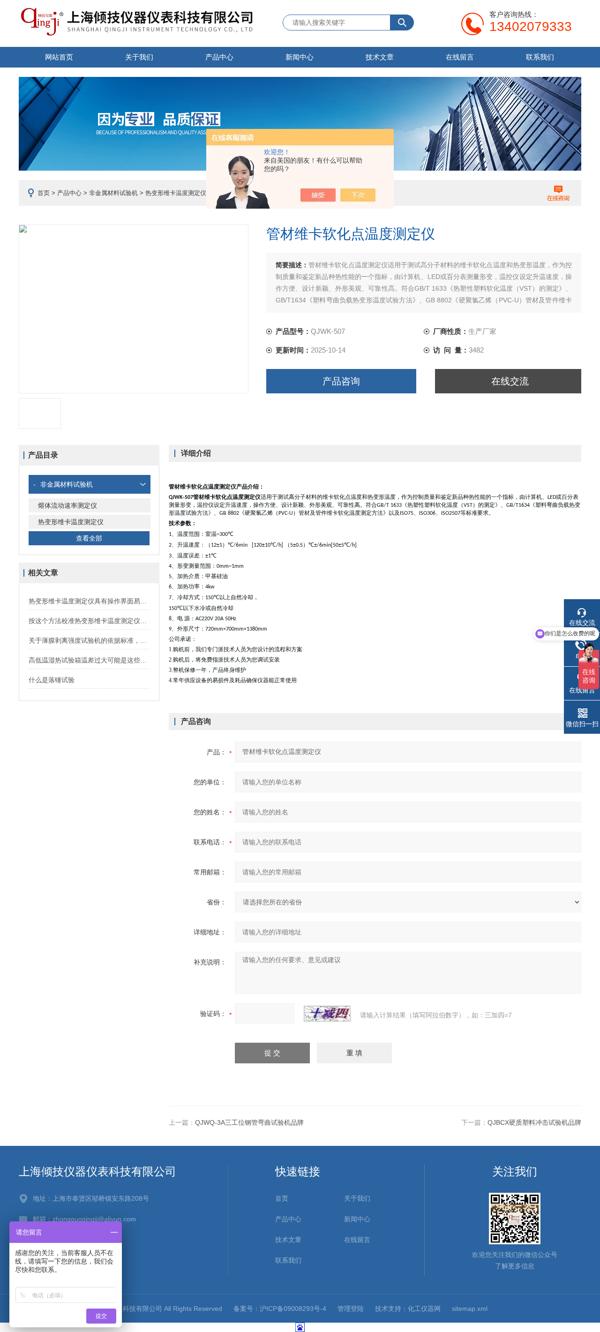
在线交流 (510, 381)
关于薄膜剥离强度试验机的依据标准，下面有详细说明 (89, 640)
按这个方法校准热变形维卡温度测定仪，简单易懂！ (89, 621)
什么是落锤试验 (52, 680)
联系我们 (540, 57)
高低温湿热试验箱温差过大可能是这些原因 (89, 660)
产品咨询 (341, 381)
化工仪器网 (424, 1308)
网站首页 (59, 57)
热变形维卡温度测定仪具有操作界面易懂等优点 (89, 601)
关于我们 (139, 57)
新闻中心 (299, 57)
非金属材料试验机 (113, 192)
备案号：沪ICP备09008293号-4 (279, 1308)
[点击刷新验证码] (327, 1014)
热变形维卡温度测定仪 (175, 192)
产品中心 (219, 57)
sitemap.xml (470, 1308)
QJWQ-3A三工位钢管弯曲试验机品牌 (249, 1122)
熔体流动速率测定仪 (67, 505)
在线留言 (460, 57)
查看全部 (89, 538)
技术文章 (380, 57)
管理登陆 (351, 1308)
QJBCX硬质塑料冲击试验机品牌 (534, 1122)
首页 (44, 192)
